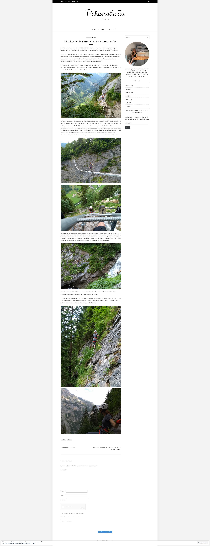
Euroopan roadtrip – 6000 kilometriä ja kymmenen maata (107, 448)
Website (63, 500)
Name (62, 491)
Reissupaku (68, 1)
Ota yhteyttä (75, 1)
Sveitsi (69, 439)
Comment (64, 469)
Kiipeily (63, 439)
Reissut (88, 37)
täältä (134, 76)
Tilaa (127, 127)
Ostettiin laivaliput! (68, 447)
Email (62, 495)
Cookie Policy (32, 543)
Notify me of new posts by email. (70, 516)
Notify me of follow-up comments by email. (73, 513)
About (62, 1)
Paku (127, 96)
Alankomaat (129, 85)
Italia (127, 89)
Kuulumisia (128, 92)
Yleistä (127, 106)
